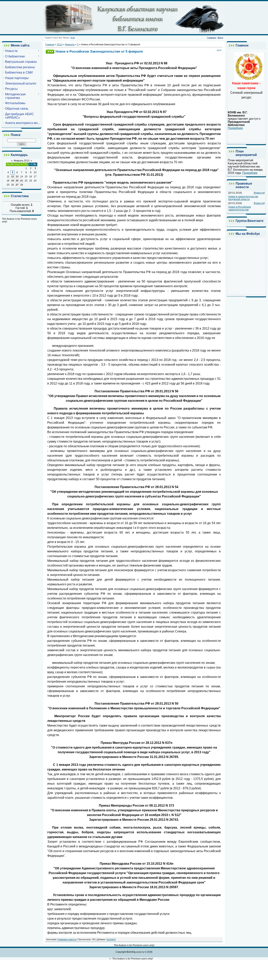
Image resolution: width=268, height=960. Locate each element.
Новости (259, 192)
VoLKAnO (111, 939)
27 (17, 184)
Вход (220, 37)
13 (17, 176)
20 (17, 180)
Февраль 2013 (21, 160)
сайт (156, 958)
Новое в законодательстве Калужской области (243, 198)
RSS (73, 37)
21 (21, 180)
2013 (59, 44)
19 (12, 180)
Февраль (70, 44)
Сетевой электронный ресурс (246, 90)
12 (12, 176)
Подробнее (235, 128)
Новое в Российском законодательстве (239, 208)
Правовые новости (66, 939)
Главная (211, 37)
